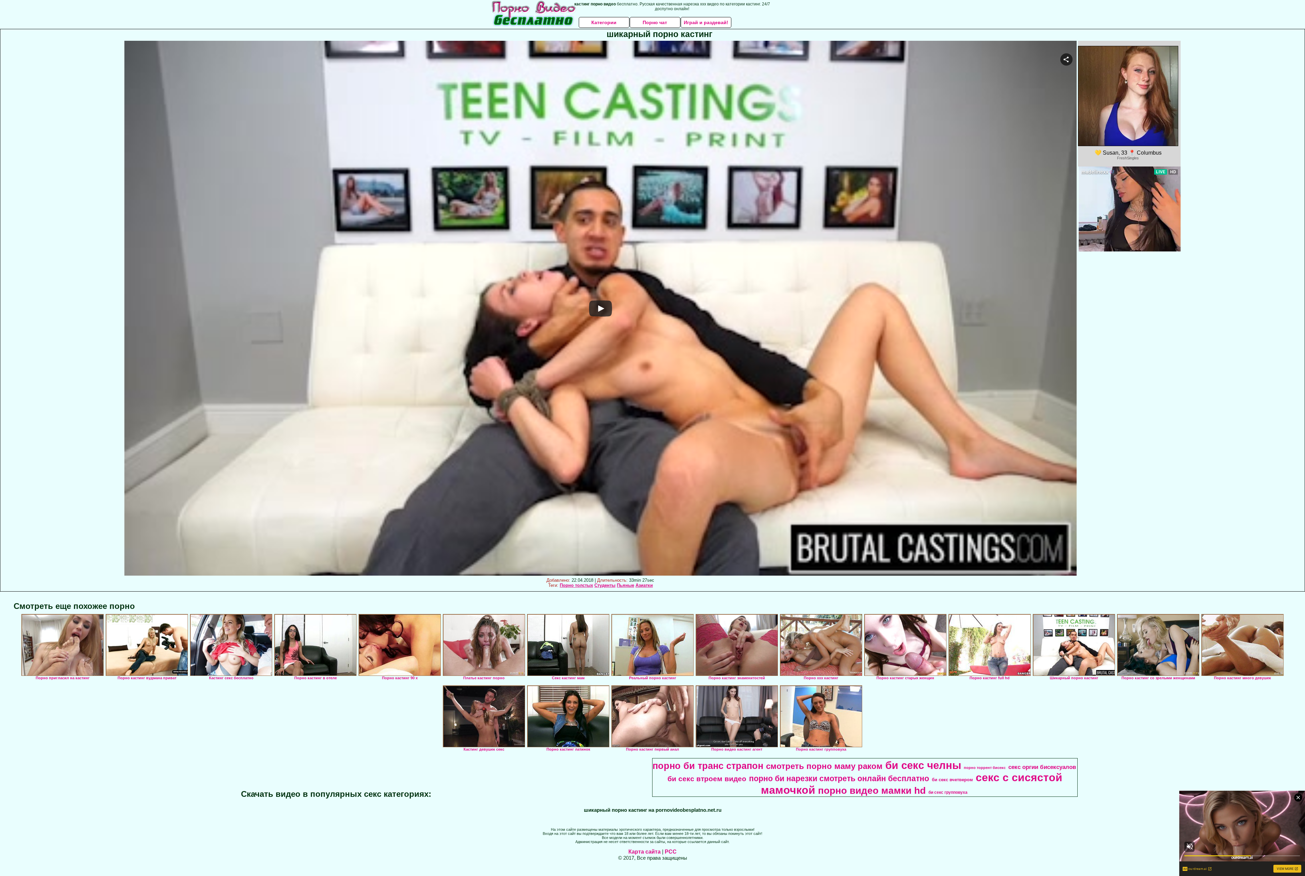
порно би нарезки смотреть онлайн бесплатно (839, 778)
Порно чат (655, 22)
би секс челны (923, 765)
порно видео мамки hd (872, 790)
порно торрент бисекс (985, 768)
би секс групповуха (948, 792)
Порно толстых (576, 585)
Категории (603, 22)
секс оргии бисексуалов (1042, 767)
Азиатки (644, 585)
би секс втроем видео (706, 779)
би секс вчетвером (952, 779)
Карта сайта (644, 852)
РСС (671, 852)
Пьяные (625, 585)
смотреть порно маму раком (824, 766)
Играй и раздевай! (706, 22)
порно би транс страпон (707, 766)
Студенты (604, 585)
